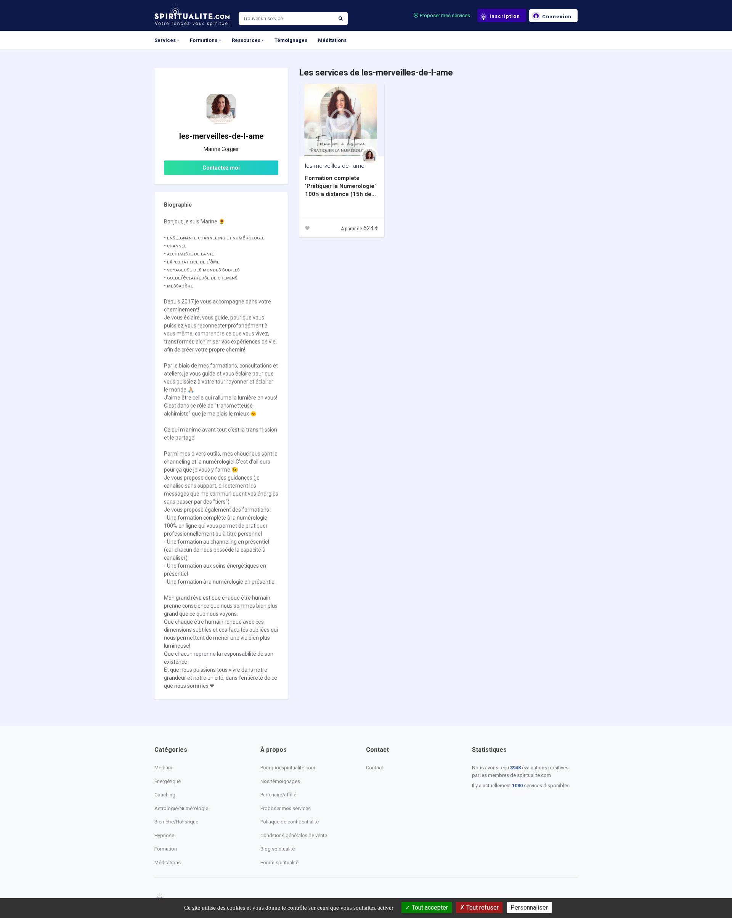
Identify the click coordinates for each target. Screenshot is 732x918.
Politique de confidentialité (289, 822)
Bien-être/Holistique (176, 822)
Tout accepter (429, 907)
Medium (163, 767)
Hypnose (164, 835)
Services (165, 40)
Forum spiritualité (279, 862)
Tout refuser (482, 907)
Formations (203, 40)
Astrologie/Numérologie (181, 808)
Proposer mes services (444, 15)
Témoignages (290, 40)
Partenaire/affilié (278, 795)
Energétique (167, 781)
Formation (165, 849)
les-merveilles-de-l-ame (334, 165)
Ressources (246, 40)
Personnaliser (529, 907)
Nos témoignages (280, 781)
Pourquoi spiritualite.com (287, 767)
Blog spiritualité (277, 849)
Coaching (164, 795)
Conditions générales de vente (293, 835)
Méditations (332, 40)
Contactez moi (221, 168)
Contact (374, 767)
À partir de (360, 228)
